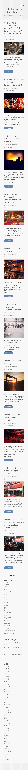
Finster (5, 607)
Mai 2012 (6, 719)
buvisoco (6, 596)
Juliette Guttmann (12, 37)
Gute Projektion (7, 612)
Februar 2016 (7, 686)
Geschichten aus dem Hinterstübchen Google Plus (15, 766)
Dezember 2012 (7, 707)
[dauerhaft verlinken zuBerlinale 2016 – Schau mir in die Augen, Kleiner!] (14, 489)
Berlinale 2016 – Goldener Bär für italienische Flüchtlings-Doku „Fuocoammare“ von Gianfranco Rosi (14, 28)
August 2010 (7, 753)
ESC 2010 (6, 602)
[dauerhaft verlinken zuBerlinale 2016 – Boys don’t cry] (14, 382)
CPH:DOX (6, 597)
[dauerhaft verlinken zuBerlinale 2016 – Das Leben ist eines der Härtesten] (14, 436)
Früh (5, 610)
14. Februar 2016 (10, 425)
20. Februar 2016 (10, 39)
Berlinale (6, 592)
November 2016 (7, 683)
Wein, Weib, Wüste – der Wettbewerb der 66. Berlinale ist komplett (14, 82)
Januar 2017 (6, 681)
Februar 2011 (7, 743)
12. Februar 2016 (10, 533)
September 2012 (7, 712)
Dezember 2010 (7, 746)
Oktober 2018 (7, 671)
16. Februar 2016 (10, 315)
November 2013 (7, 694)
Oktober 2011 (7, 730)
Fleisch (5, 609)
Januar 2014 (6, 693)
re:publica (6, 622)
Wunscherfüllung (8, 635)
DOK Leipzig (7, 599)
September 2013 (7, 696)
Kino (5, 614)
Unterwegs (6, 628)
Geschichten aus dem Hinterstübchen (14, 11)
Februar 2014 (7, 691)
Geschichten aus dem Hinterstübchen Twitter (13, 766)
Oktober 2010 (7, 749)
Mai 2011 (6, 738)
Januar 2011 (6, 745)
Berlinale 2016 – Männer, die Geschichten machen (12, 307)
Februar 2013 (7, 704)
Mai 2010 (6, 758)
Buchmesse (6, 594)
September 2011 (7, 732)
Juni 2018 (6, 673)
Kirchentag (6, 615)
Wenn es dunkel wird (9, 633)
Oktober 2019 (7, 668)
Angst (5, 586)
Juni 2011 (6, 736)
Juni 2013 (6, 699)
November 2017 (7, 676)
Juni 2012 (6, 717)
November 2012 (7, 709)
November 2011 (7, 728)
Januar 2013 (6, 706)
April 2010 (6, 759)
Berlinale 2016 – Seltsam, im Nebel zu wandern (12, 139)
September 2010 (7, 751)
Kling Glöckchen (7, 617)
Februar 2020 (7, 667)
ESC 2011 (6, 604)
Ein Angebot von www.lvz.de (8, 0)
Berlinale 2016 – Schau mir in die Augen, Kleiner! (13, 471)
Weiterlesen (8, 71)
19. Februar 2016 (10, 147)
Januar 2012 (6, 725)
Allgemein (6, 584)
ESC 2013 (6, 605)
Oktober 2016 (7, 684)
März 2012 (6, 722)
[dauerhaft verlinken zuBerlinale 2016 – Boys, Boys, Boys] (14, 269)
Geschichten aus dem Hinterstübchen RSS (18, 766)
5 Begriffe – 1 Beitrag (9, 583)
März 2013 (6, 702)
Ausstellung (6, 588)
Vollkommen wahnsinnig (9, 630)
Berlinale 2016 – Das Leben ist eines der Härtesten (12, 417)
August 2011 (7, 733)
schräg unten (7, 623)
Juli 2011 (6, 735)
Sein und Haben (7, 625)
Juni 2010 (6, 756)
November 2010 (7, 748)
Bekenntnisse (7, 589)
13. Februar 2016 (10, 479)
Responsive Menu (23, 5)
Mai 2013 (6, 701)
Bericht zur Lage (8, 591)
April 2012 (6, 720)
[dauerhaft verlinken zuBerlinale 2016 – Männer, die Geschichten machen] (14, 328)
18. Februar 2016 (10, 208)
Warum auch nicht (8, 631)
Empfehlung (6, 601)
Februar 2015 (7, 688)
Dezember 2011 (7, 727)
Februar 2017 (7, 680)
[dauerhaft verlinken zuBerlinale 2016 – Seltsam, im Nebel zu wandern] (14, 160)
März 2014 (6, 689)
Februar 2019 (7, 670)
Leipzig (5, 618)
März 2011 (6, 741)
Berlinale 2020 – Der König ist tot (12, 659)
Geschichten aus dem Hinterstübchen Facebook (10, 766)
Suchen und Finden (8, 627)
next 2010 (6, 620)
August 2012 (7, 714)
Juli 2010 (6, 754)
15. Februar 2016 (10, 369)
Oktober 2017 (7, 678)
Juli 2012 (6, 715)
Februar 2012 (7, 723)
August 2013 (7, 697)
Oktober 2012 (7, 710)
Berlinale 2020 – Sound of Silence (11, 647)
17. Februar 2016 (10, 257)
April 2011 (6, 740)
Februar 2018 (7, 675)
